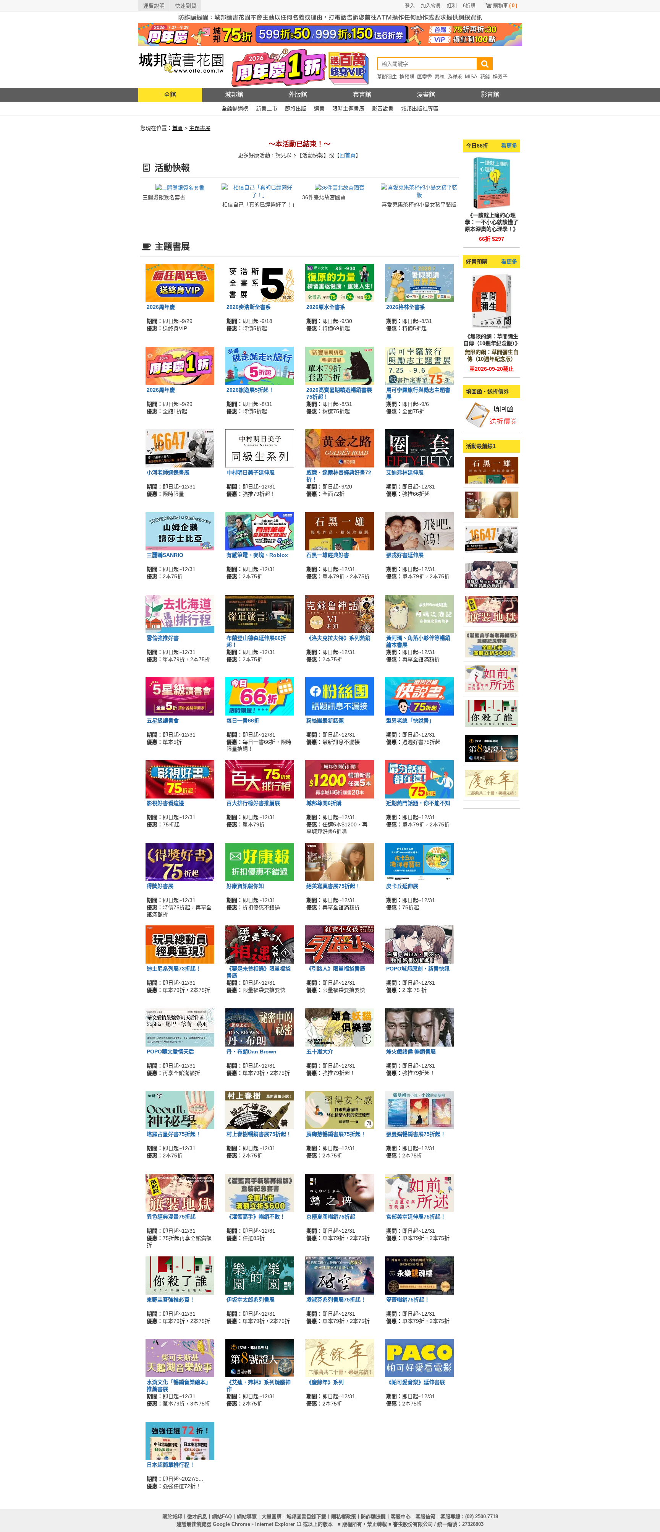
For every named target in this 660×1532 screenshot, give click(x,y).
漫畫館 (426, 94)
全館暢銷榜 (235, 108)
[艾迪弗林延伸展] (419, 448)
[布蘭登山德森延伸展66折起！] (259, 613)
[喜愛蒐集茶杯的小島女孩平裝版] (419, 191)
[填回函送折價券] (491, 415)
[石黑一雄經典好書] (339, 530)
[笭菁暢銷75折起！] (419, 1275)
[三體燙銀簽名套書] (179, 187)
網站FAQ (222, 1516)
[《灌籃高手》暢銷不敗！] (259, 1192)
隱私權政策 (343, 1516)
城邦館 (234, 94)
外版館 (298, 94)
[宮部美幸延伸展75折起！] (419, 1192)
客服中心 (401, 1516)
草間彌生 (387, 76)
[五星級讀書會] (180, 696)
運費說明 (154, 6)
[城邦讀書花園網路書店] (181, 67)
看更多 (509, 146)
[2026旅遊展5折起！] (259, 365)
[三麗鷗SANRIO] (180, 530)
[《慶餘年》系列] (339, 1358)
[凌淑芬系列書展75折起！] (339, 1275)
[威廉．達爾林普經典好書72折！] (339, 448)
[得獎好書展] (180, 862)
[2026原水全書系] (339, 282)
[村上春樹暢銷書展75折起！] (259, 1110)
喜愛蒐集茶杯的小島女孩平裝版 (419, 204)
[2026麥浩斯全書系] (259, 282)
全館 (170, 94)
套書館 (362, 94)
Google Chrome (231, 1524)
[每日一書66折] (259, 696)
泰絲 (440, 76)
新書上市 (266, 108)
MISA (471, 76)
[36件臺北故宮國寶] (339, 187)
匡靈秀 (424, 76)
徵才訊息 (197, 1516)
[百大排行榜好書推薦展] (259, 779)
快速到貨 (185, 6)
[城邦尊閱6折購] (339, 779)
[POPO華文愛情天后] (180, 1027)
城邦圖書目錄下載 (306, 1516)
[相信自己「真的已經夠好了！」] (260, 191)
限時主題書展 (348, 108)
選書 (319, 108)
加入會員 (431, 5)
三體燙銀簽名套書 (163, 197)
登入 (410, 5)
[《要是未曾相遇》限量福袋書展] (259, 944)
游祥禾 (454, 76)
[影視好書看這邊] (180, 779)
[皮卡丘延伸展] (419, 862)
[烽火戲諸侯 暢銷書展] (419, 1027)
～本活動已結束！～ (299, 144)
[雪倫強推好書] (180, 613)
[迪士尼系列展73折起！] (180, 944)
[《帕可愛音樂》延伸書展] (419, 1358)
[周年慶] (330, 34)
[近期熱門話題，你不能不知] (419, 779)
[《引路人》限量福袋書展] (339, 944)
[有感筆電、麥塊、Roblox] (259, 530)
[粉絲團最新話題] (339, 696)
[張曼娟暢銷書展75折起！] (419, 1110)
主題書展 (199, 128)
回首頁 (348, 155)
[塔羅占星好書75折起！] (180, 1110)
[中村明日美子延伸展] (259, 448)
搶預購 (407, 76)
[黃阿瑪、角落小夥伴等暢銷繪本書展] (419, 613)
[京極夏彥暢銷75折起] (339, 1192)
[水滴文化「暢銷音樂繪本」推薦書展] (180, 1358)
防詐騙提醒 (373, 1516)
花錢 (485, 76)
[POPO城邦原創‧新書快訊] (419, 944)
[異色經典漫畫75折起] (180, 1192)
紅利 (452, 5)
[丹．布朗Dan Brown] (259, 1027)
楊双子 (500, 76)
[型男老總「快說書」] (419, 696)
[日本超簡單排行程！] (180, 1440)
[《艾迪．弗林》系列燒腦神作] (259, 1358)
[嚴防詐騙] (330, 17)
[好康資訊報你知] (259, 862)
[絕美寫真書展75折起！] (339, 862)
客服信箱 (425, 1516)
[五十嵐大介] (339, 1027)
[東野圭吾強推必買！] (180, 1275)
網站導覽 (247, 1516)
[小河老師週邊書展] (180, 448)
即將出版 (295, 108)
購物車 (505, 5)
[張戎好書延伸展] (419, 530)
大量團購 (271, 1516)
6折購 (469, 5)
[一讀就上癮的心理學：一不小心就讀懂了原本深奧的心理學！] (491, 183)
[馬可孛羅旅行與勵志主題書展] (419, 365)
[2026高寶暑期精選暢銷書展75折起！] (339, 365)
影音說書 (382, 108)
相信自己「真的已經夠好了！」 (259, 204)
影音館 (490, 94)
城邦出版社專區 (419, 108)
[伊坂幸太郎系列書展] (259, 1275)
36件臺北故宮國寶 (324, 197)
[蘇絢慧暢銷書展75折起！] (339, 1110)
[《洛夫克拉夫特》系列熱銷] (339, 613)
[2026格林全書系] (419, 282)
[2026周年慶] (180, 282)
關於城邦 (172, 1516)
